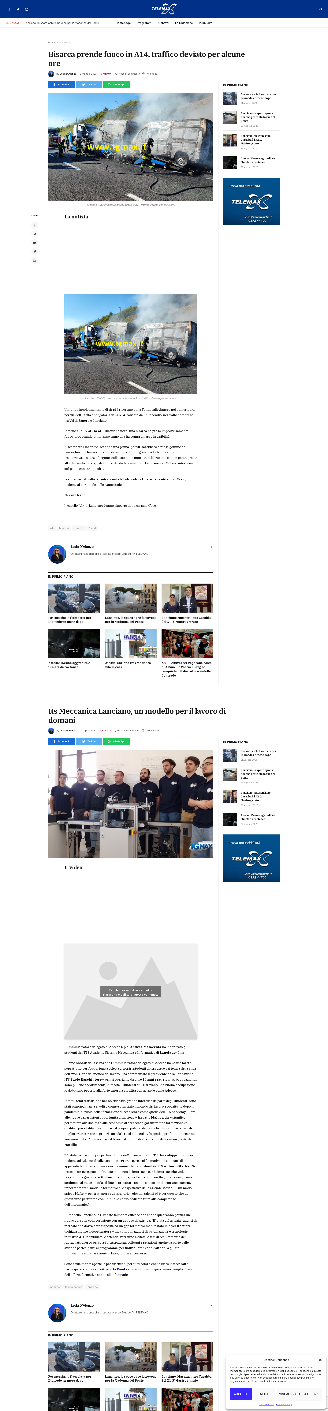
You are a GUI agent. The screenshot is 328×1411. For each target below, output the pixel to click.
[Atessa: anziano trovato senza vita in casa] (131, 643)
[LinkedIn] (34, 242)
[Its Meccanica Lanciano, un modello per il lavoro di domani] (130, 804)
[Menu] (320, 23)
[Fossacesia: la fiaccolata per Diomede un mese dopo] (74, 598)
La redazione (184, 22)
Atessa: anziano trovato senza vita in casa (128, 665)
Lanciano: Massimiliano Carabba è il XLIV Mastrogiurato (186, 620)
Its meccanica (73, 1286)
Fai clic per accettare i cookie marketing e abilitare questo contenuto (131, 992)
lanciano (92, 1286)
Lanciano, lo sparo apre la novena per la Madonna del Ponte (62, 22)
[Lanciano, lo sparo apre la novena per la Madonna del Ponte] (131, 598)
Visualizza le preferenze (299, 1394)
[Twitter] (34, 234)
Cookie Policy (266, 1404)
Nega (264, 1394)
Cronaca (105, 73)
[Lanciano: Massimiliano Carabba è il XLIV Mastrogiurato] (187, 598)
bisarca (64, 528)
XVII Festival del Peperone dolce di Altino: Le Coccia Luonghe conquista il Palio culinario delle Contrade (186, 669)
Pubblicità (205, 22)
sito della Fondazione (118, 1269)
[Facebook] (34, 225)
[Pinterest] (34, 251)
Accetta (241, 1394)
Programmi (144, 22)
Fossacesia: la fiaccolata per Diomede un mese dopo (69, 620)
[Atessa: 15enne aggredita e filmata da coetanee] (74, 643)
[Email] (34, 260)
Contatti (163, 22)
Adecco (55, 1286)
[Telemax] (164, 9)
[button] (320, 1360)
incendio (78, 528)
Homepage (123, 22)
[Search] (320, 9)
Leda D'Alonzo (68, 73)
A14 (52, 528)
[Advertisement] (130, 256)
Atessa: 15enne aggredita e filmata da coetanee (69, 665)
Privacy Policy (284, 1404)
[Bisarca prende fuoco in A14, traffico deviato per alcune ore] (130, 147)
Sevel (92, 528)
